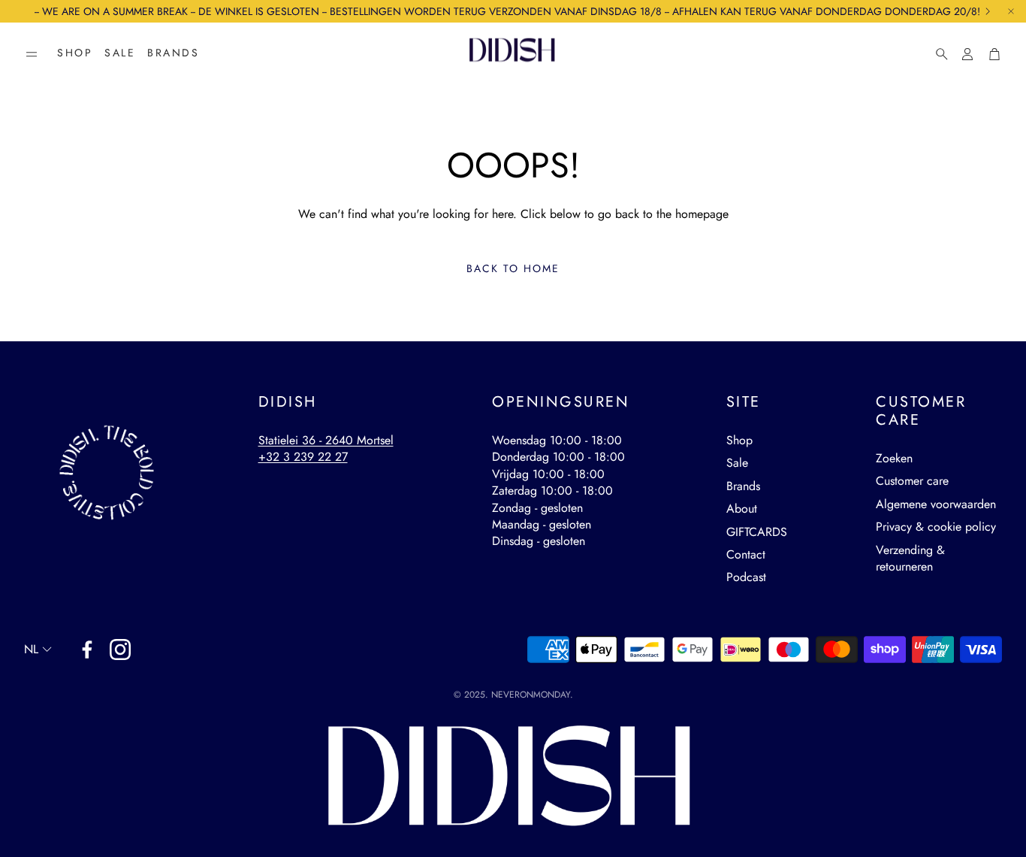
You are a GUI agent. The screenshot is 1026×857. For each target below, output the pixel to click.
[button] (31, 54)
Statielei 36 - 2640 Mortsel (326, 440)
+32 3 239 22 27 (303, 456)
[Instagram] (120, 649)
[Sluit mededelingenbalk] (1011, 11)
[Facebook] (87, 649)
